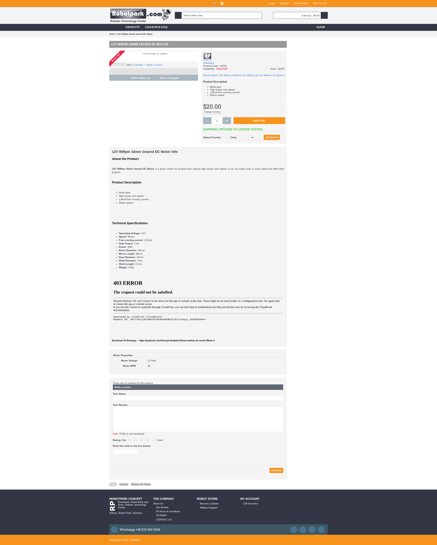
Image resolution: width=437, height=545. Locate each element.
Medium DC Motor (243, 75)
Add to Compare (169, 78)
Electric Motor (210, 75)
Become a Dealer (209, 503)
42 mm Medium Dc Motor (269, 75)
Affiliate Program (209, 507)
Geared (124, 484)
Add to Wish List (140, 78)
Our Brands (162, 507)
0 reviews (138, 64)
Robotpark (208, 63)
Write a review (154, 64)
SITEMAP (161, 515)
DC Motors (226, 75)
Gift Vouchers (250, 503)
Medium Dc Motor (141, 484)
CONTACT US (164, 519)
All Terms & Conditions (168, 511)
